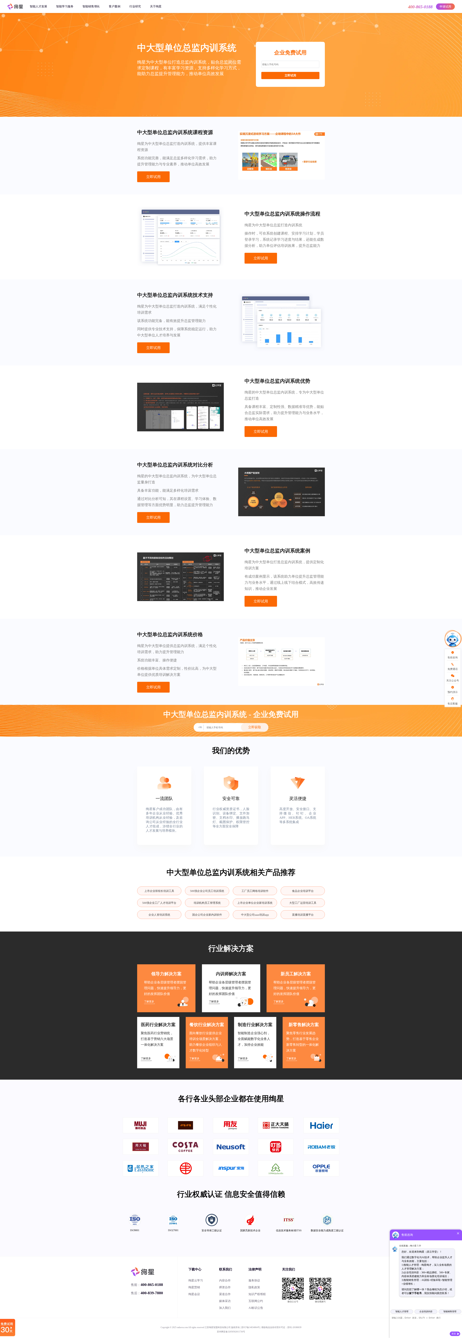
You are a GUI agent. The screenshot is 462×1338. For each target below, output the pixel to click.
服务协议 (254, 1280)
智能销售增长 (91, 6)
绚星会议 (194, 1294)
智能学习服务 (64, 6)
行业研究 (135, 6)
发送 (454, 1333)
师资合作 (225, 1287)
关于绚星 (156, 6)
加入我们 (225, 1307)
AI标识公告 (256, 1307)
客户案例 (114, 6)
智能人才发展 (38, 6)
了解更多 (149, 1001)
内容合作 (225, 1280)
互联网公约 (256, 1301)
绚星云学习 (195, 1280)
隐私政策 (254, 1287)
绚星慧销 (194, 1287)
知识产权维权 (257, 1294)
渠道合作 (225, 1294)
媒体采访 (225, 1301)
